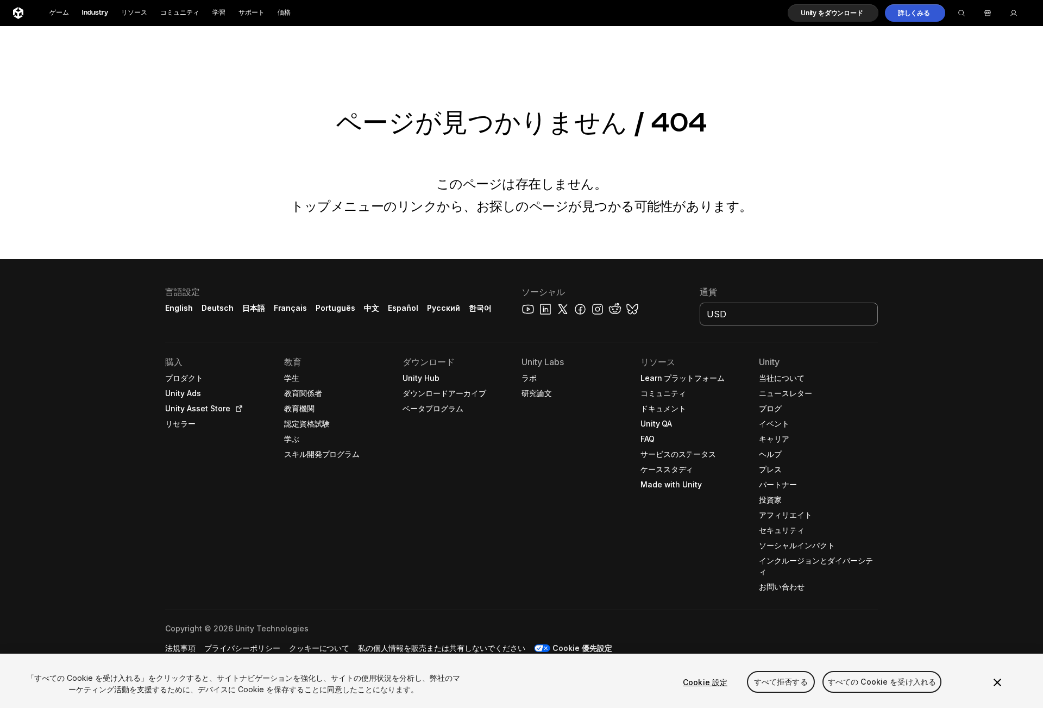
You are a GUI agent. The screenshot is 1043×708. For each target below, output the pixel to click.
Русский (443, 307)
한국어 (480, 307)
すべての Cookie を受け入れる (882, 682)
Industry (95, 13)
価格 (284, 13)
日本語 (253, 307)
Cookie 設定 (705, 682)
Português (335, 307)
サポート (251, 13)
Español (403, 307)
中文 (371, 307)
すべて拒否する (781, 682)
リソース (134, 13)
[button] (833, 13)
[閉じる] (997, 682)
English (179, 307)
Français (290, 307)
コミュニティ (179, 13)
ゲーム (59, 13)
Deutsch (218, 307)
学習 (218, 13)
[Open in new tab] (236, 408)
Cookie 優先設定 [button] (582, 648)
